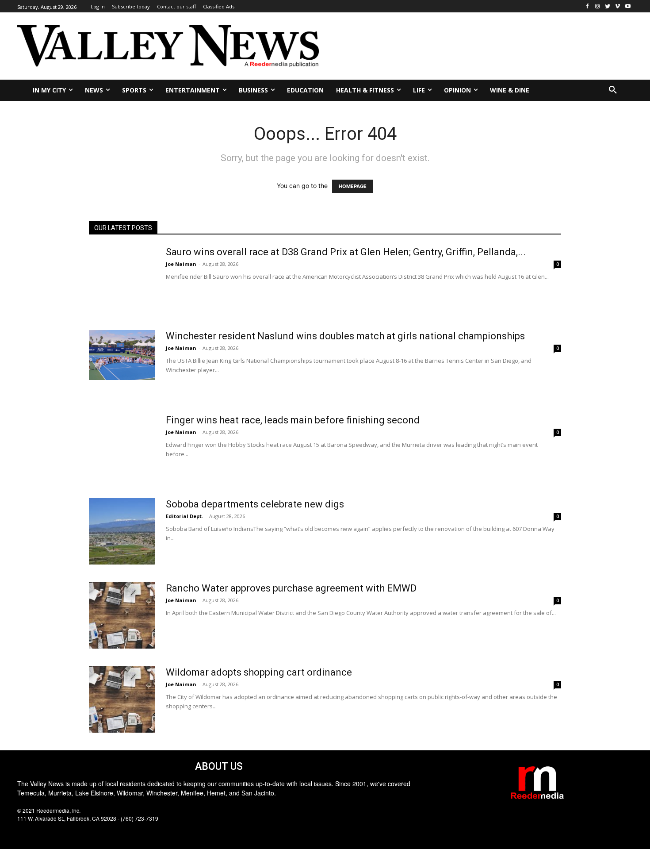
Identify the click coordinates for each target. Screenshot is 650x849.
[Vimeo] (617, 6)
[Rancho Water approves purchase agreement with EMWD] (122, 615)
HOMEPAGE (353, 186)
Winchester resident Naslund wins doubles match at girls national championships (345, 336)
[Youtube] (628, 6)
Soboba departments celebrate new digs (255, 504)
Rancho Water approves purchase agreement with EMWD (291, 588)
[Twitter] (608, 6)
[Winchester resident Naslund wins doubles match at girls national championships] (122, 355)
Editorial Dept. (184, 516)
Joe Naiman (181, 264)
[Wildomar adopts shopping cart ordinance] (122, 699)
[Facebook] (587, 6)
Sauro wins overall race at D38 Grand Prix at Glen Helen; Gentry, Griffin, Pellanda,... (346, 251)
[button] (612, 90)
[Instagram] (598, 6)
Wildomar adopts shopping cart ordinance (259, 672)
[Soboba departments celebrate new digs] (122, 531)
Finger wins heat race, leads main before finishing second (293, 420)
